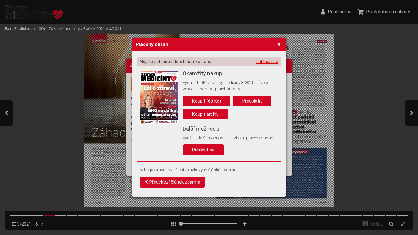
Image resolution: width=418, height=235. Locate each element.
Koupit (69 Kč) (206, 101)
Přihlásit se (267, 61)
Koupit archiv (205, 114)
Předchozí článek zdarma (174, 182)
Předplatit (252, 101)
